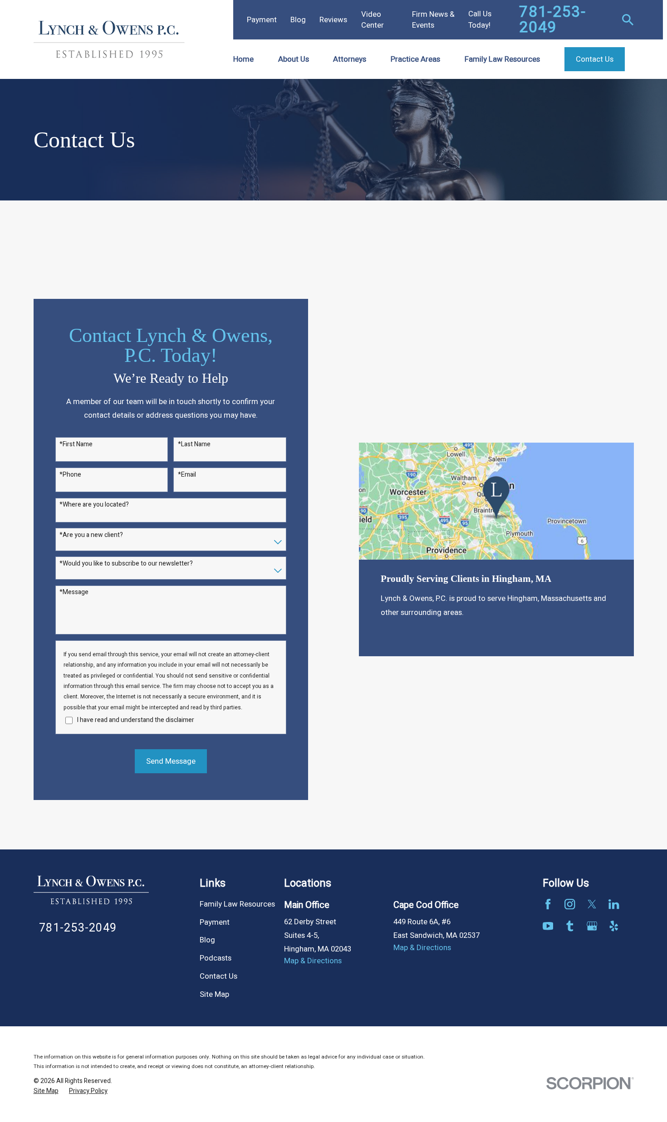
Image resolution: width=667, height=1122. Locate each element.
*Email (187, 475)
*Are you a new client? (91, 535)
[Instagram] (569, 904)
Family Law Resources (237, 904)
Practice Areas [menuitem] (415, 59)
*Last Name (194, 445)
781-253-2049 (552, 20)
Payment (262, 19)
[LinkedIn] (613, 904)
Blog (298, 19)
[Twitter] (592, 904)
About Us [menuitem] (293, 59)
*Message (73, 592)
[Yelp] (613, 926)
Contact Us (218, 976)
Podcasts (215, 958)
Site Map (214, 994)
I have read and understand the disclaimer (135, 720)
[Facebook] (548, 904)
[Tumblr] (569, 926)
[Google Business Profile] (592, 926)
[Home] (109, 39)
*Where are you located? (94, 505)
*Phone (70, 475)
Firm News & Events (433, 19)
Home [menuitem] (243, 59)
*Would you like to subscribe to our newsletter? (126, 564)
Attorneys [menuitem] (349, 59)
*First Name (76, 445)
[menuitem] (46, 1091)
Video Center (372, 19)
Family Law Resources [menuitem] (502, 59)
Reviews (333, 19)
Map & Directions (313, 960)
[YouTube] (548, 926)
